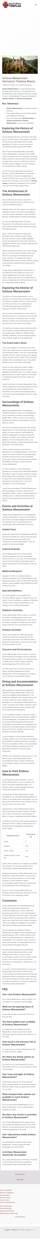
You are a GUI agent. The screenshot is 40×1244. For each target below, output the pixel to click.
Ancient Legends (6, 1190)
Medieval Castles (9, 85)
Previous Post (20, 1174)
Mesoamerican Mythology (9, 1213)
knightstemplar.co (27, 1230)
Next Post (20, 1180)
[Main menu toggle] (36, 4)
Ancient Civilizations (7, 1193)
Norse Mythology (6, 1206)
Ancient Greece (5, 1197)
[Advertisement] (20, 31)
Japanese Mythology (7, 1211)
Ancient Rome (5, 1200)
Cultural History (20, 1217)
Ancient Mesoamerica (7, 1202)
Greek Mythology (6, 1208)
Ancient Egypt (5, 1195)
